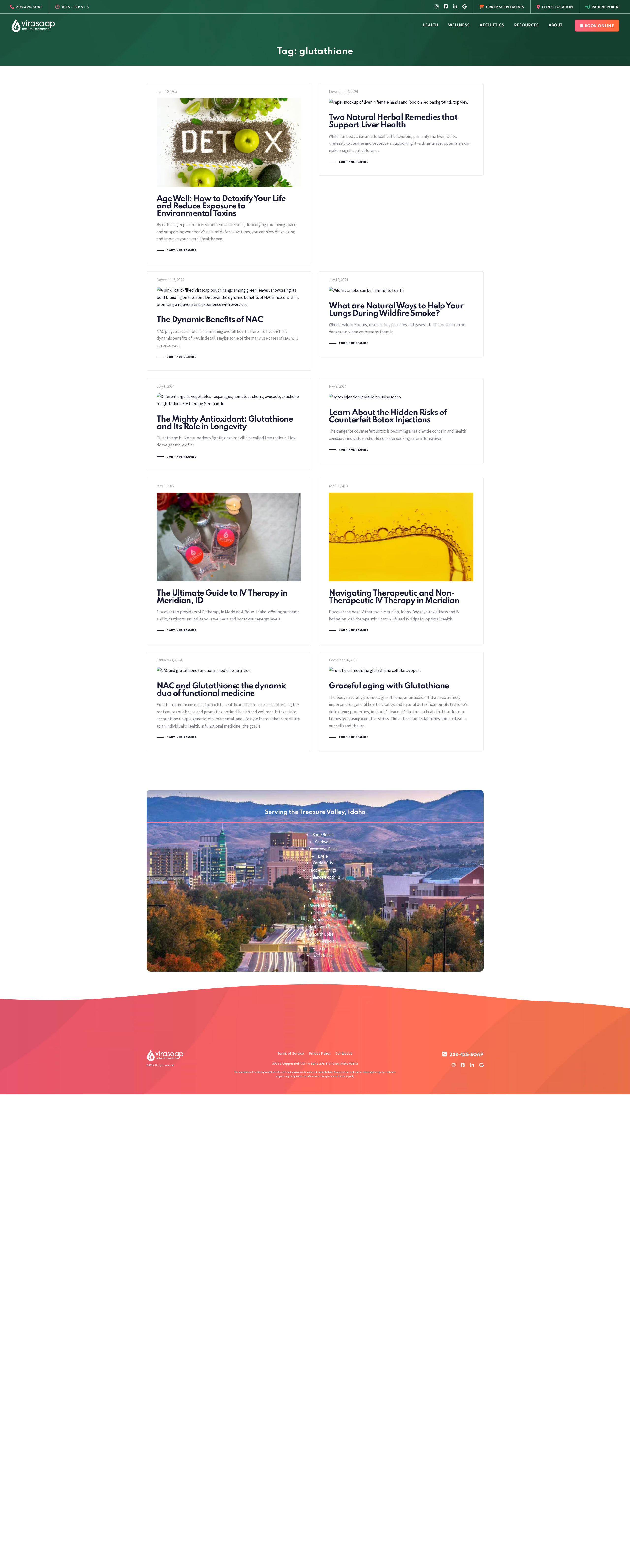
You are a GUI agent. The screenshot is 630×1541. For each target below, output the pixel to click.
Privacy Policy (320, 1053)
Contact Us (344, 1053)
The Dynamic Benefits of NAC (229, 321)
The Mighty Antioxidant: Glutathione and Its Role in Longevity (229, 424)
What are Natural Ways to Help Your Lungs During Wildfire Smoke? (401, 314)
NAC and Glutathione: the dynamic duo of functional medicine (229, 701)
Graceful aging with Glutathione (401, 701)
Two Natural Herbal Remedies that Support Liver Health (401, 129)
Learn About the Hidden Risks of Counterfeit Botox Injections (401, 420)
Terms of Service (291, 1053)
